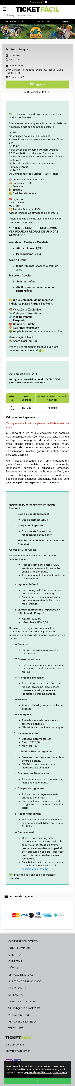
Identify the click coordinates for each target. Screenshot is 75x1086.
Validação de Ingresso (24, 1008)
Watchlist (15, 1028)
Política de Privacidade (24, 981)
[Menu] (4, 9)
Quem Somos (17, 988)
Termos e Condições (22, 1001)
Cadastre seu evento (23, 941)
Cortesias (15, 961)
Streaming (15, 994)
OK (37, 1081)
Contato (14, 954)
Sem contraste (46, 1)
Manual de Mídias (20, 974)
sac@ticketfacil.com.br (35, 868)
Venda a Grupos (19, 1015)
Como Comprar (19, 948)
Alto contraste (42, 1)
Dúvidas (13, 968)
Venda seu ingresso (22, 1021)
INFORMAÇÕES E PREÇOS (37, 92)
